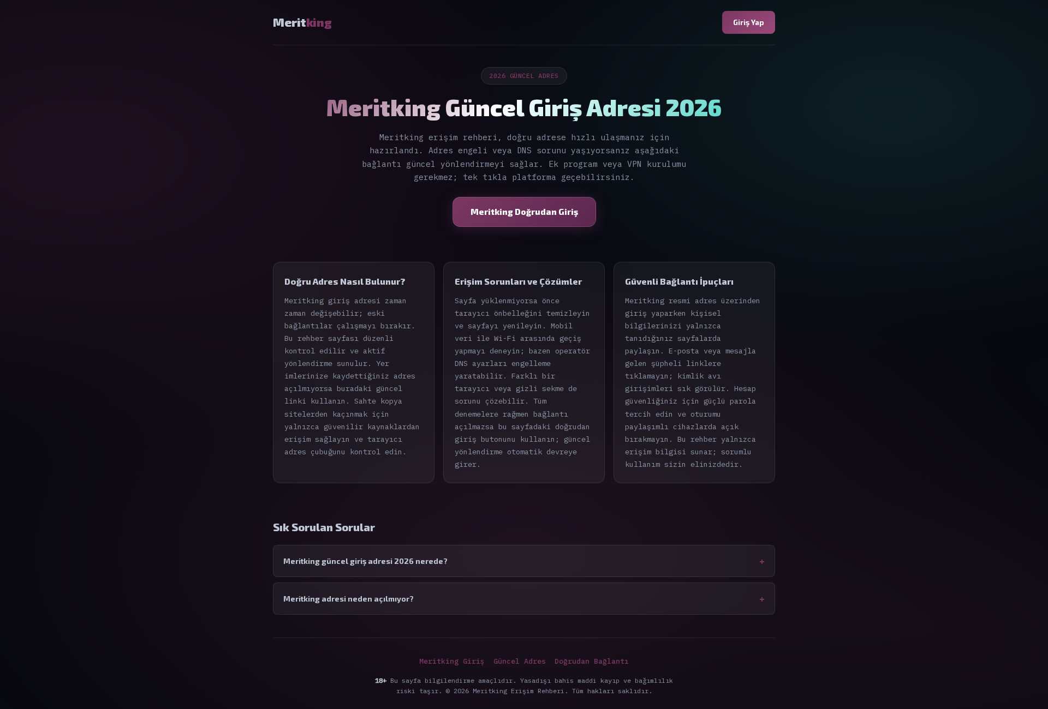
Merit (302, 22)
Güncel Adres (519, 661)
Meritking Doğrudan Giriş (524, 212)
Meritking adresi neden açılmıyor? (348, 598)
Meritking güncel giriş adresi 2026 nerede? (365, 561)
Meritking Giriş (452, 661)
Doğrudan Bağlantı (592, 661)
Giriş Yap (748, 22)
